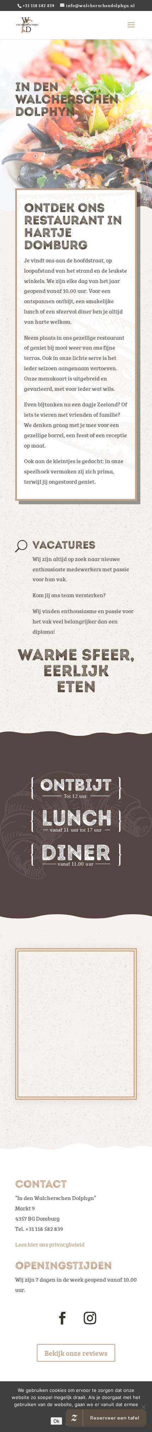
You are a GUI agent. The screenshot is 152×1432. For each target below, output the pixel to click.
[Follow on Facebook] (62, 1318)
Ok (56, 1421)
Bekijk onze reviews (76, 1353)
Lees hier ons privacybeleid (49, 1244)
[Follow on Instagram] (89, 1318)
